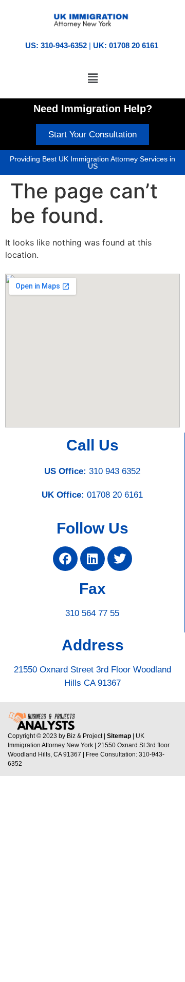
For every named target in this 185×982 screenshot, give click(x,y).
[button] (92, 78)
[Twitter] (119, 558)
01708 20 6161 (115, 495)
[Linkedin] (92, 558)
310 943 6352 (114, 471)
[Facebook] (65, 558)
